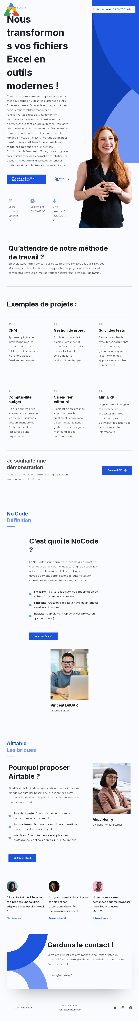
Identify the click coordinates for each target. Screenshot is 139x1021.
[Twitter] (115, 1007)
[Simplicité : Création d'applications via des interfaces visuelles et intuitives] (65, 605)
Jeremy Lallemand (57, 918)
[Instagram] (122, 1007)
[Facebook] (130, 1007)
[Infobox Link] (24, 343)
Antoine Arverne (100, 918)
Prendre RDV (115, 470)
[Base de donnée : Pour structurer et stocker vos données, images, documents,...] (44, 815)
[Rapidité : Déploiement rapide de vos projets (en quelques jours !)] (65, 616)
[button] (26, 179)
